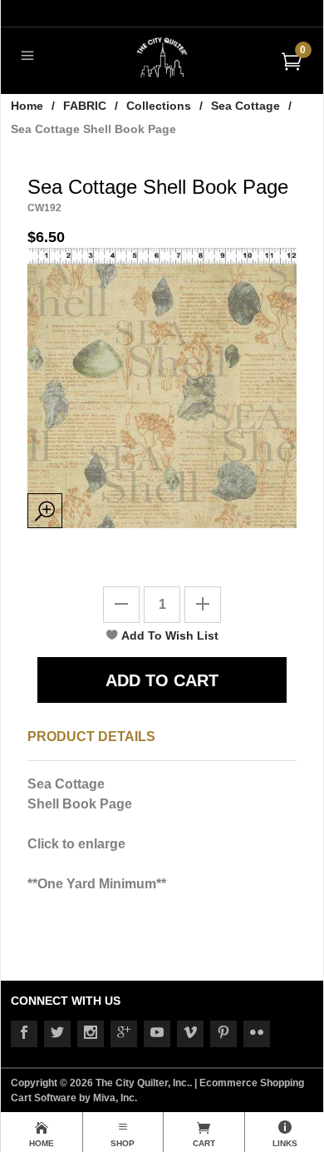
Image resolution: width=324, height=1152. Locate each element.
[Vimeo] (190, 1034)
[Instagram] (90, 1034)
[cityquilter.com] (162, 57)
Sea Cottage (245, 105)
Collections (158, 105)
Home (27, 105)
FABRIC (84, 105)
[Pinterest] (223, 1034)
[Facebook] (24, 1034)
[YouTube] (157, 1034)
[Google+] (123, 1034)
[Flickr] (256, 1034)
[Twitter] (57, 1034)
